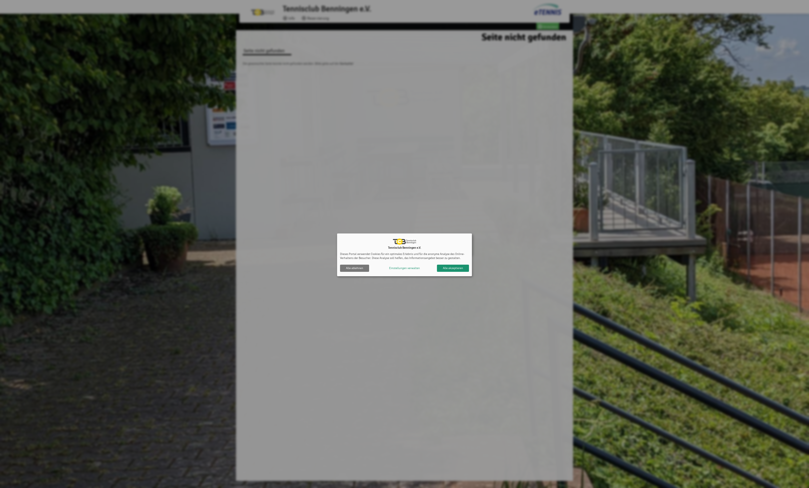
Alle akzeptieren (453, 268)
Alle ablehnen (354, 268)
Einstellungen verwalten (404, 268)
